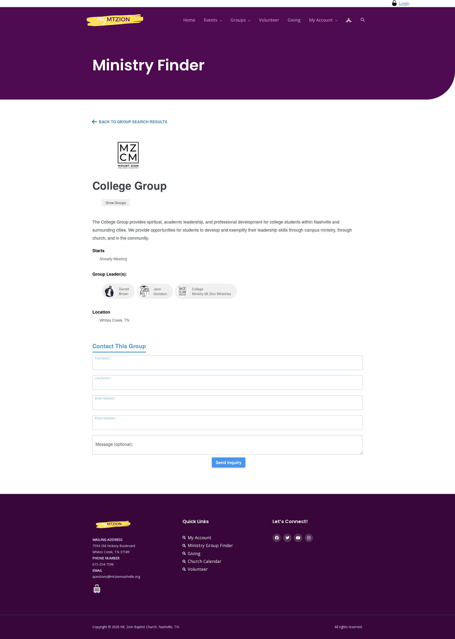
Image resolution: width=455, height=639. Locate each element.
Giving (294, 20)
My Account (321, 20)
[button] (362, 20)
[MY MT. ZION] (115, 19)
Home (189, 20)
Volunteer (269, 20)
